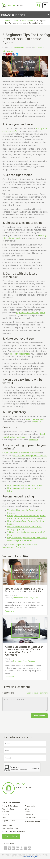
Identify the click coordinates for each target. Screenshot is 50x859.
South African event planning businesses (21, 452)
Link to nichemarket (10, 828)
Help (4, 817)
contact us (33, 439)
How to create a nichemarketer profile (24, 485)
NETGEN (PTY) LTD (31, 857)
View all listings (8, 809)
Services (5, 812)
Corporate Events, (23, 544)
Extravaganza (27, 20)
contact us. (36, 421)
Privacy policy (30, 806)
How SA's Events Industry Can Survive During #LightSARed (24, 528)
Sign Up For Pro (11, 836)
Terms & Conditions (10, 806)
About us (5, 815)
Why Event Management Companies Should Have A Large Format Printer (27, 539)
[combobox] (25, 758)
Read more (9, 611)
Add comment (39, 715)
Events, (11, 544)
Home (7, 20)
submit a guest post (35, 419)
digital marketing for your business (23, 435)
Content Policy (30, 817)
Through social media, (20, 353)
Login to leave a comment (37, 693)
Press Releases (29, 661)
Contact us (29, 815)
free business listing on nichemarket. (30, 455)
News (16, 20)
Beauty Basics (32, 598)
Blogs (27, 809)
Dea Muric (38, 47)
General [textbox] (8, 758)
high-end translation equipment (30, 312)
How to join (7, 825)
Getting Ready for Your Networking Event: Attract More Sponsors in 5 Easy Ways (26, 517)
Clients (27, 812)
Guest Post (21, 547)
